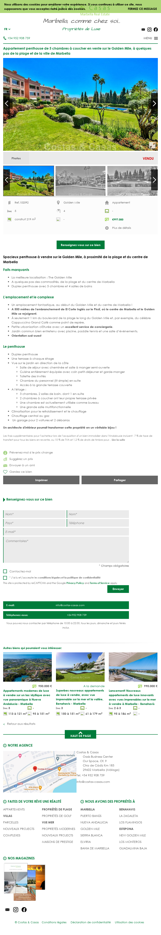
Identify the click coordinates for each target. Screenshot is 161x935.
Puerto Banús (90, 816)
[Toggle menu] (145, 38)
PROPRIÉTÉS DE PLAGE (57, 809)
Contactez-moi (20, 571)
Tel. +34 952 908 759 (91, 775)
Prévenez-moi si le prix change (31, 452)
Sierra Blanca (91, 835)
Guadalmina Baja (133, 848)
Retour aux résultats (20, 724)
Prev (6, 103)
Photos (16, 158)
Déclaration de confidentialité (91, 922)
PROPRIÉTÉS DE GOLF (56, 816)
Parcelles (10, 822)
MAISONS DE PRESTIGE (57, 842)
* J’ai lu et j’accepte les (55, 577)
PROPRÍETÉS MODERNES (58, 829)
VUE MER (48, 822)
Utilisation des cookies (129, 922)
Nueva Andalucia (94, 822)
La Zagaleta (128, 816)
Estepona (126, 829)
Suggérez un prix (21, 459)
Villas (7, 816)
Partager (120, 480)
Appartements (14, 809)
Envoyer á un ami (22, 465)
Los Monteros (130, 842)
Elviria (85, 842)
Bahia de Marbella (94, 848)
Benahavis (127, 809)
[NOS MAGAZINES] (41, 883)
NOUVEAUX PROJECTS (18, 829)
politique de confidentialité (84, 577)
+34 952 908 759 (19, 38)
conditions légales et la (52, 577)
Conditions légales (54, 922)
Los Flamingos (130, 822)
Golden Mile (90, 829)
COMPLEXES (11, 835)
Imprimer (41, 480)
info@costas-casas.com (93, 782)
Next (154, 103)
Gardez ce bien (20, 472)
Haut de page (80, 736)
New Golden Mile (132, 835)
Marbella (87, 809)
